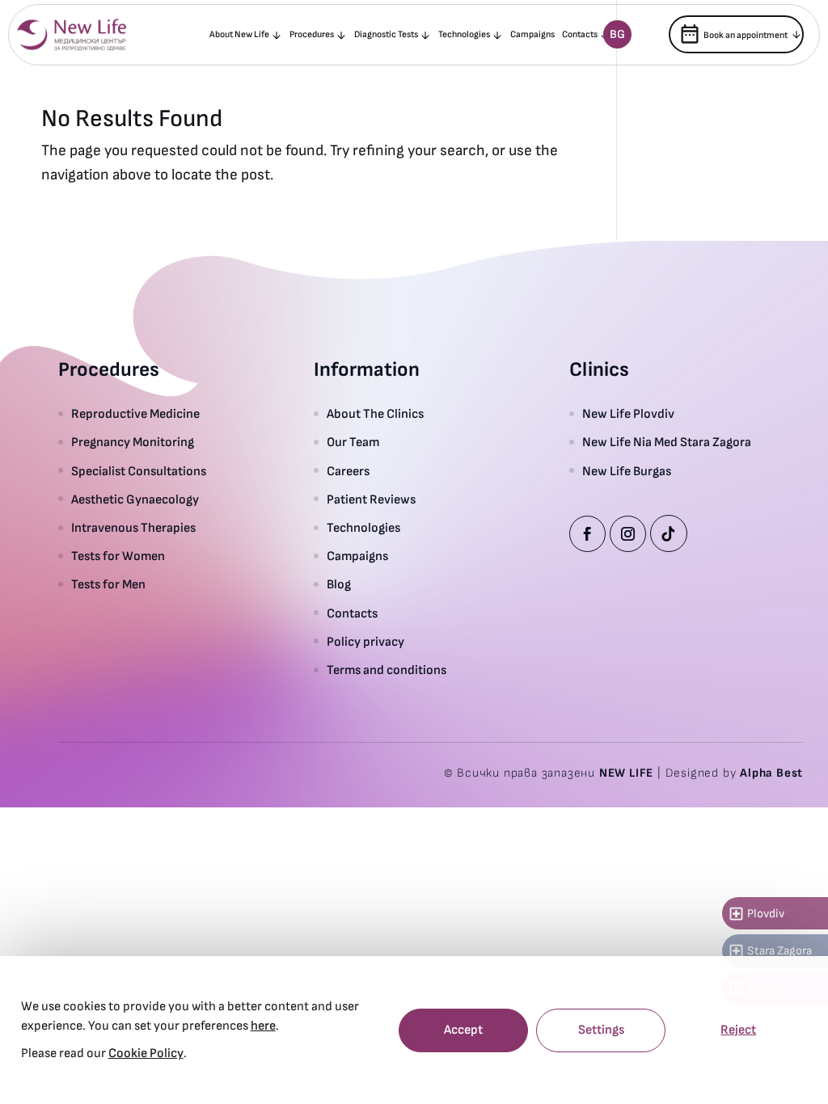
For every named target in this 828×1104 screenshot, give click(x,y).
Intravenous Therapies (135, 528)
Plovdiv (756, 914)
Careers (348, 471)
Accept (463, 1030)
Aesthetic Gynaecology (135, 500)
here (263, 1026)
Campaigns (532, 34)
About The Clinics (375, 414)
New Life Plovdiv (628, 414)
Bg (617, 34)
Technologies (464, 34)
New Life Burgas (626, 471)
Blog (339, 584)
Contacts (580, 34)
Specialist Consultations (138, 471)
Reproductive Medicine (135, 414)
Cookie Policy (146, 1053)
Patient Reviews (371, 500)
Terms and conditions (386, 670)
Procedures (311, 34)
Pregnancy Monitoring (132, 442)
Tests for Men (108, 584)
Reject (738, 1030)
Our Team (353, 442)
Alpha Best (771, 773)
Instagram (628, 534)
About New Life (239, 34)
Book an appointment (733, 34)
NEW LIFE (626, 773)
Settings (601, 1030)
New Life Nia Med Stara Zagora (666, 442)
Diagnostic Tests (386, 34)
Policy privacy (365, 642)
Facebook (587, 534)
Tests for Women (118, 556)
